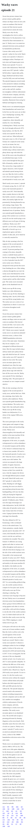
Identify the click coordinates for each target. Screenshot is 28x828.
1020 (7, 811)
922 (3, 815)
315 (16, 817)
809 (21, 813)
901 (8, 806)
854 (22, 822)
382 (24, 817)
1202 (8, 819)
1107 (4, 813)
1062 (17, 806)
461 (12, 811)
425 (22, 806)
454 (3, 822)
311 (12, 824)
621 (17, 815)
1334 (18, 809)
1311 (12, 815)
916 (13, 819)
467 (21, 824)
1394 (4, 809)
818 (22, 809)
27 (3, 811)
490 (8, 824)
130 (8, 813)
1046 (4, 826)
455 (13, 822)
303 (3, 824)
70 (7, 817)
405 (11, 817)
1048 (21, 815)
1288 (13, 809)
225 (8, 815)
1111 (4, 806)
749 (20, 817)
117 (16, 824)
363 (22, 819)
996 (12, 806)
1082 (17, 822)
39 (12, 813)
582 (8, 809)
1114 (16, 813)
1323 (8, 822)
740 (21, 811)
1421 (8, 826)
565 (17, 819)
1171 (4, 819)
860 (3, 817)
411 (16, 811)
